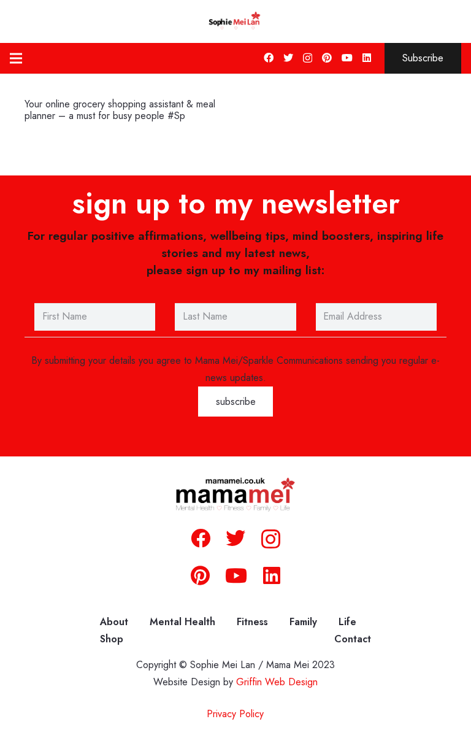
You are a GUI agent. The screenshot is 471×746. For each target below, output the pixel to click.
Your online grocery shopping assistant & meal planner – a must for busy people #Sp (120, 110)
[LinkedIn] (366, 58)
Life (347, 622)
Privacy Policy (235, 714)
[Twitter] (288, 58)
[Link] (235, 21)
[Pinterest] (327, 58)
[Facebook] (269, 58)
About (114, 622)
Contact (352, 639)
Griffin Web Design (277, 682)
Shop (111, 639)
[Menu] (16, 58)
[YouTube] (347, 58)
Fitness (252, 622)
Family (303, 622)
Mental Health (182, 622)
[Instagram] (307, 58)
